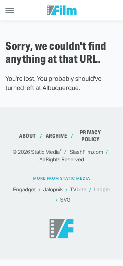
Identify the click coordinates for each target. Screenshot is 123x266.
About (27, 135)
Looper (102, 189)
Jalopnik (53, 189)
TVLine (78, 189)
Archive (56, 135)
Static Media (45, 152)
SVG (65, 199)
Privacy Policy (90, 136)
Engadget (24, 189)
